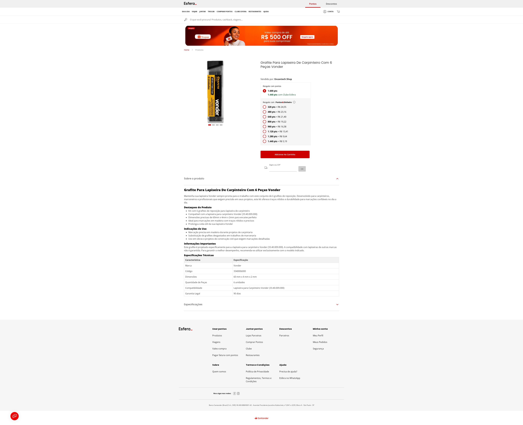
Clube (249, 348)
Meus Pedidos (320, 342)
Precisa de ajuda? (288, 371)
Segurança (318, 348)
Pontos (313, 3)
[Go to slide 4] (221, 124)
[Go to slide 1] (209, 124)
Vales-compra (219, 348)
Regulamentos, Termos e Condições (258, 380)
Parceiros (284, 335)
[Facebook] (234, 393)
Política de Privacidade (257, 371)
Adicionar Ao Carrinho (285, 154)
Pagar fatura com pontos (225, 355)
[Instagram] (238, 393)
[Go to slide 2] (213, 124)
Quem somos (219, 371)
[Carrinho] (338, 11)
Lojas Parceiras (253, 335)
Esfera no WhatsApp (289, 378)
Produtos (217, 335)
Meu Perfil (318, 335)
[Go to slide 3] (217, 124)
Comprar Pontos (254, 342)
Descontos (331, 3)
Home (186, 50)
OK (302, 169)
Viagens (216, 342)
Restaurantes (253, 355)
